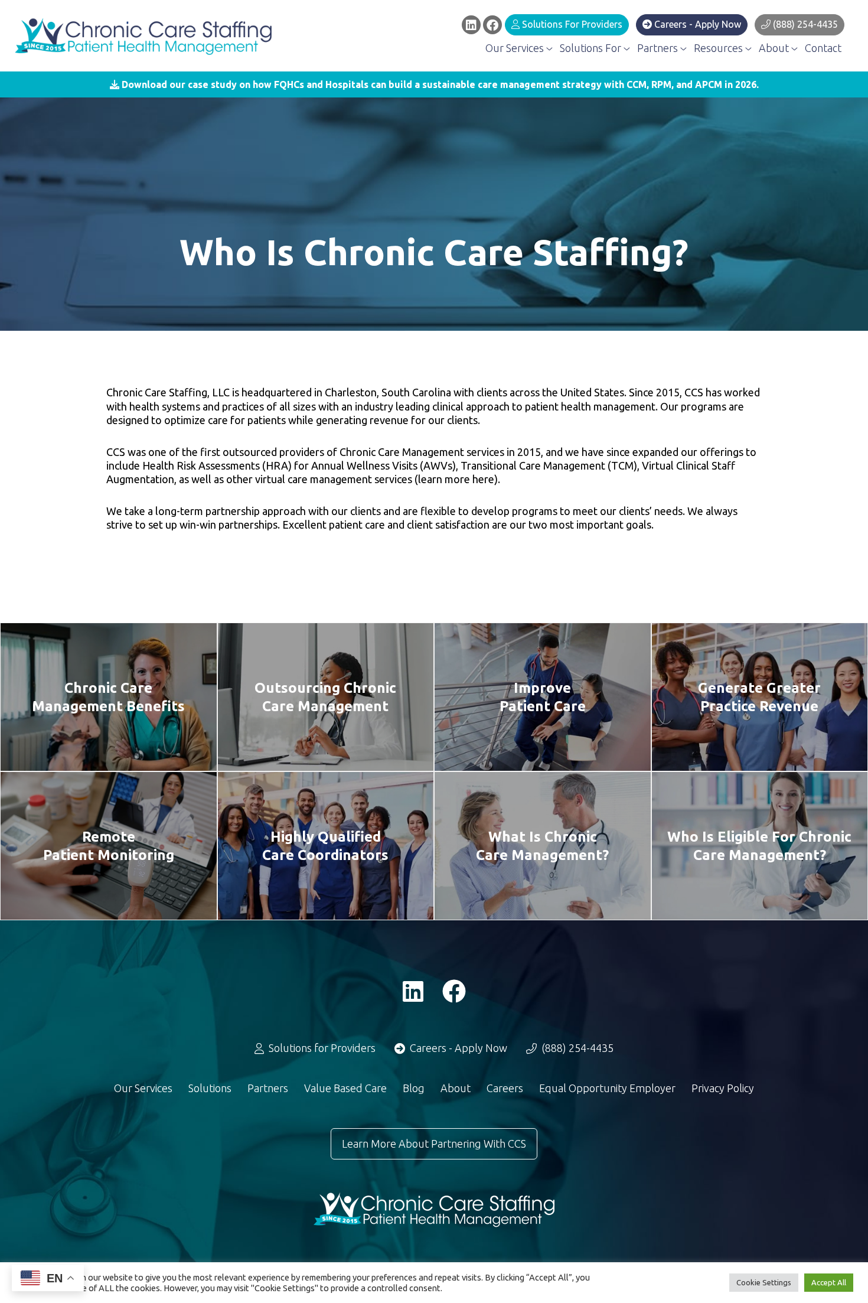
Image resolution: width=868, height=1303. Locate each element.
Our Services (515, 48)
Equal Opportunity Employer (607, 1088)
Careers (505, 1088)
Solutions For (592, 48)
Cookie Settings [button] (763, 1282)
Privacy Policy (722, 1088)
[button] (434, 84)
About (775, 48)
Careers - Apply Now (696, 24)
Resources (719, 48)
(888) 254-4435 (804, 24)
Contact (823, 48)
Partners (658, 48)
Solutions (209, 1088)
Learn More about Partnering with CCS (434, 1143)
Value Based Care (345, 1088)
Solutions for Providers (571, 24)
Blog (414, 1088)
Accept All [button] (828, 1282)
